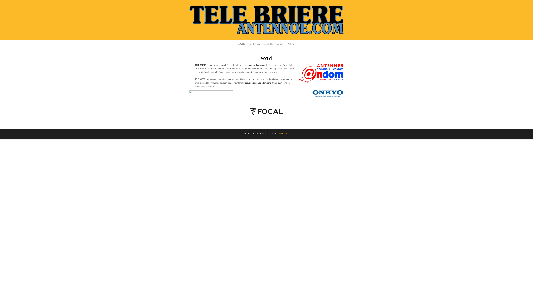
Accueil (241, 43)
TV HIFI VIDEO (254, 43)
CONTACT (291, 43)
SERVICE (280, 43)
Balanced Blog (283, 133)
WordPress (266, 133)
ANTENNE (268, 43)
